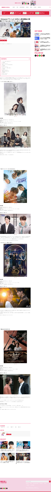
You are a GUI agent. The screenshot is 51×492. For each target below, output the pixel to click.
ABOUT (27, 487)
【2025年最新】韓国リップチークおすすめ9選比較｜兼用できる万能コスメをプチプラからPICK (45, 50)
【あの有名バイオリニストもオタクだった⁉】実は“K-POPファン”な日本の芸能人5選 (23, 462)
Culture (35, 7)
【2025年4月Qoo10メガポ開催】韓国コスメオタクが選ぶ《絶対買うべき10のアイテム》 (45, 34)
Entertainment (22, 7)
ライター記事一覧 (9, 434)
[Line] (25, 3)
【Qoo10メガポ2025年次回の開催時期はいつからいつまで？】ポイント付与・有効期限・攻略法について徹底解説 (45, 38)
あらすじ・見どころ (5, 63)
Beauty (14, 7)
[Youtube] (27, 3)
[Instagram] (24, 3)
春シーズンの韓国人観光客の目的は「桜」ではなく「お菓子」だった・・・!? (16, 13)
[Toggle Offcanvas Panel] (1, 7)
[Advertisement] (15, 50)
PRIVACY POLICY (31, 487)
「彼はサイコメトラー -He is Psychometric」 (7, 64)
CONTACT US (36, 487)
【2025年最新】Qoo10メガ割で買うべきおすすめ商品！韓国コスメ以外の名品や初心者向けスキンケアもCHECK (45, 46)
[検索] (50, 481)
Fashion (27, 7)
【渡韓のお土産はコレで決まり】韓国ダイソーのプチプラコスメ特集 (41, 13)
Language (39, 7)
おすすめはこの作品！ (4, 74)
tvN (16, 116)
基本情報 (4, 62)
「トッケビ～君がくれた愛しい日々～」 (7, 61)
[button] (50, 7)
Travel (31, 7)
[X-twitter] (36, 56)
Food (17, 7)
